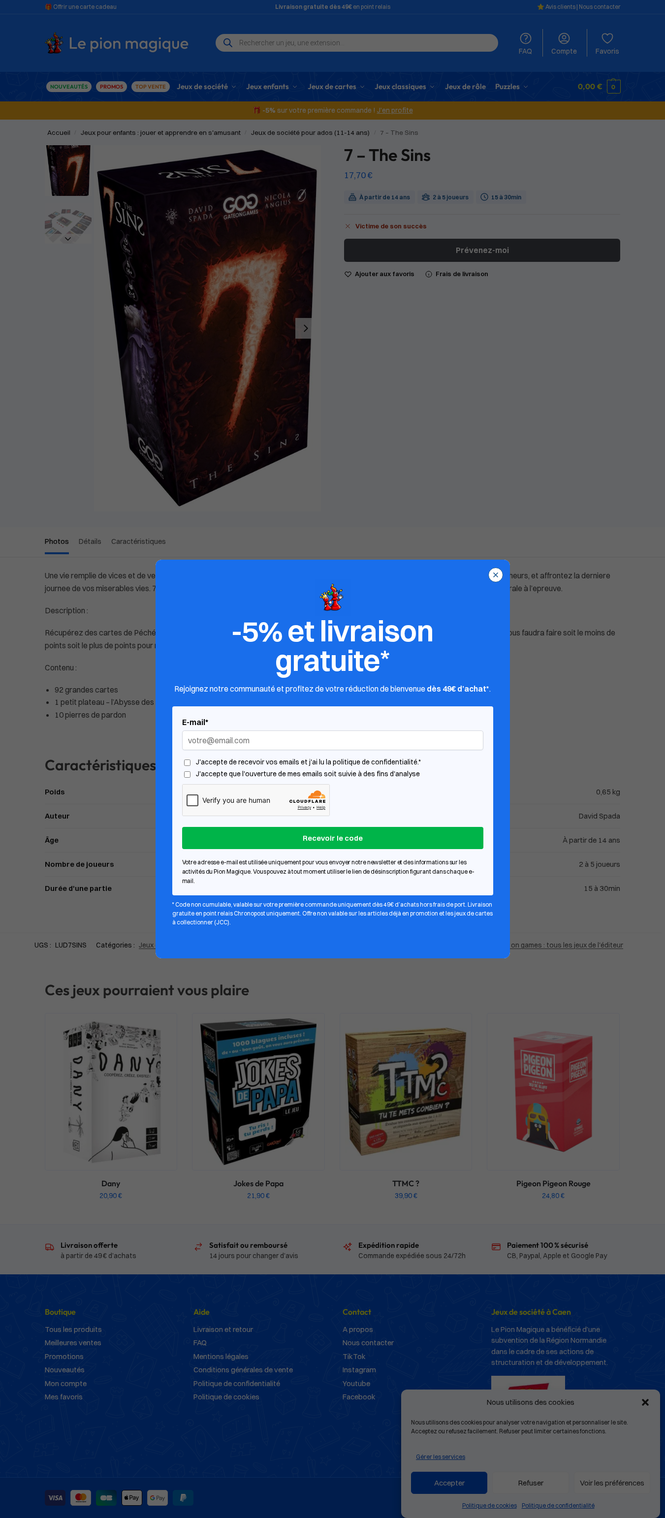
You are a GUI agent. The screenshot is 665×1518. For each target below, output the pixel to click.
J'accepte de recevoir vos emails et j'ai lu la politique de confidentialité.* (308, 762)
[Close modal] (495, 575)
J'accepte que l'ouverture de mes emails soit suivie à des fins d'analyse (308, 774)
